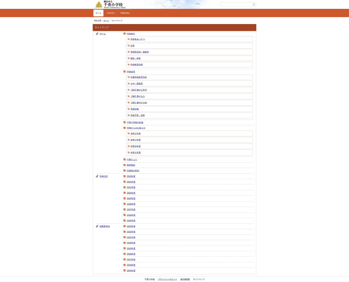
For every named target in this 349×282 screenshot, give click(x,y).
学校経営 (131, 72)
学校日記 (111, 13)
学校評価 (134, 109)
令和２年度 (135, 133)
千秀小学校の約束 (135, 122)
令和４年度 (135, 152)
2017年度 (131, 209)
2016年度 (131, 215)
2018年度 (131, 204)
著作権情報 (185, 279)
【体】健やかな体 (138, 102)
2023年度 (131, 176)
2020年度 (131, 193)
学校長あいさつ (137, 39)
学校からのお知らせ (136, 128)
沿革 (132, 45)
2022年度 (131, 182)
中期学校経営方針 (138, 77)
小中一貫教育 (136, 83)
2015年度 (131, 220)
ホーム (98, 13)
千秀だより (132, 159)
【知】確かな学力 (138, 90)
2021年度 (131, 187)
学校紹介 (131, 34)
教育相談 (131, 165)
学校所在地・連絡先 (139, 52)
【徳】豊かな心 (137, 96)
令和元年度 (135, 146)
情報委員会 (125, 13)
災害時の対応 (133, 171)
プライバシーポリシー (167, 279)
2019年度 (131, 198)
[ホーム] (157, 4)
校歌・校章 (135, 58)
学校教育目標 (136, 64)
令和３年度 (135, 140)
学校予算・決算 (137, 115)
